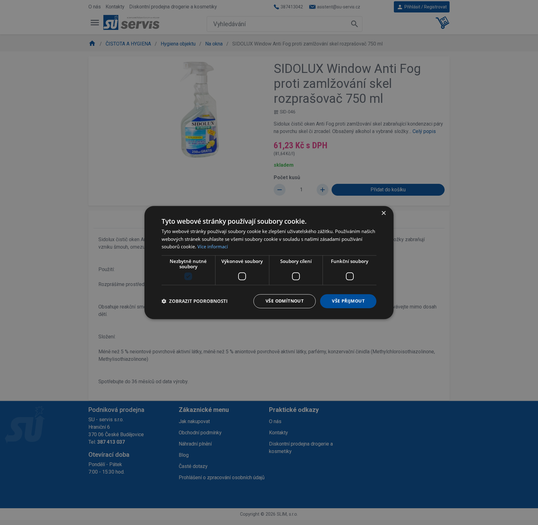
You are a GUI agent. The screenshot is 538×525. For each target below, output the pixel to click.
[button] (195, 301)
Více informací (212, 247)
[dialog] (269, 262)
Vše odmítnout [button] (285, 301)
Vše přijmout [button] (348, 301)
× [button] (383, 213)
